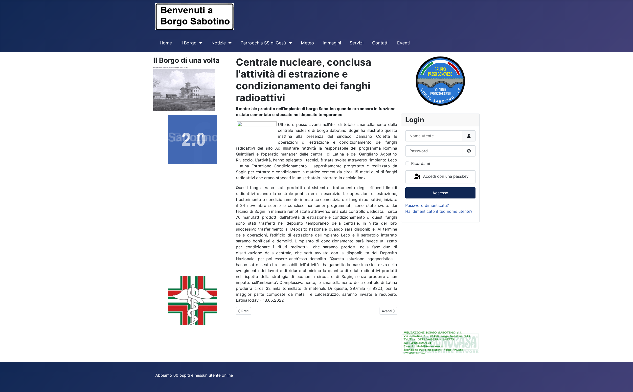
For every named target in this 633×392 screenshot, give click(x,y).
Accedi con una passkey (445, 176)
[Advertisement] (184, 221)
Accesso (440, 192)
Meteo (307, 42)
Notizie (218, 42)
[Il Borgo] (200, 43)
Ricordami (420, 163)
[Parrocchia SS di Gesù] (289, 43)
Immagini (332, 42)
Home (166, 42)
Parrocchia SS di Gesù (263, 42)
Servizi (356, 42)
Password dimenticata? (427, 205)
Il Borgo (189, 42)
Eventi (403, 42)
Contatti (380, 42)
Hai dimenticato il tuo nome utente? (438, 211)
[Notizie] (229, 43)
